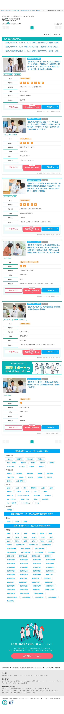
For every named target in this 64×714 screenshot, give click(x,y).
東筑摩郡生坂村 (36, 582)
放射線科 (9, 491)
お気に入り (14, 107)
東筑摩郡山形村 (49, 582)
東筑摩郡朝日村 (11, 586)
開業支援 (57, 667)
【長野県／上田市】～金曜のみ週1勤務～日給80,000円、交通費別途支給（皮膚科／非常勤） (43, 384)
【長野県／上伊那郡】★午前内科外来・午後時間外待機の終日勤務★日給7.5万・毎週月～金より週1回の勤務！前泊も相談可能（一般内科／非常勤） (44, 187)
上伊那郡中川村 (11, 563)
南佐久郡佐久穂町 (40, 548)
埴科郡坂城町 (36, 589)
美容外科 (49, 477)
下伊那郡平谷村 (37, 567)
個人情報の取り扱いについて (26, 667)
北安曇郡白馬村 (11, 589)
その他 (37, 503)
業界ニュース (17, 690)
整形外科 (40, 473)
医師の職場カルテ (7, 692)
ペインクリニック (25, 503)
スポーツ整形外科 (11, 503)
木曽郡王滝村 (35, 578)
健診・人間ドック (11, 499)
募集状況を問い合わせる (32, 168)
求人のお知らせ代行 (52, 690)
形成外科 (30, 477)
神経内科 (33, 462)
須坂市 (8, 537)
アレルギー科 (10, 466)
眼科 (25, 488)
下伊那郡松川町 (37, 563)
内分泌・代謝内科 (11, 462)
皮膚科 (43, 488)
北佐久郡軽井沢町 (11, 552)
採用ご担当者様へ (6, 667)
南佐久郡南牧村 (46, 544)
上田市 (25, 533)
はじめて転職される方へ (18, 681)
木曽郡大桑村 (47, 578)
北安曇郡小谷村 (24, 589)
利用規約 (15, 667)
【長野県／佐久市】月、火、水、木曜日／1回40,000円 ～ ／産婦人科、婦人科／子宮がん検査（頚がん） (33, 47)
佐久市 (33, 541)
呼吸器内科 (30, 459)
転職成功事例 (12, 683)
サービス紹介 (6, 681)
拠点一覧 (4, 683)
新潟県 (8, 521)
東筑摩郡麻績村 (23, 582)
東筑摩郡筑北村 (24, 586)
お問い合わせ (39, 667)
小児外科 (9, 481)
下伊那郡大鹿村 (37, 574)
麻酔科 (51, 488)
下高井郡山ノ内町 (24, 593)
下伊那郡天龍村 (37, 571)
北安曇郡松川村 (50, 586)
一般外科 (9, 473)
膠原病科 (41, 466)
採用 (42, 698)
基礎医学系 (45, 499)
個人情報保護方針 (56, 698)
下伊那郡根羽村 (50, 567)
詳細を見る (50, 107)
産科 (35, 491)
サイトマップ (49, 667)
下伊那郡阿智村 (24, 567)
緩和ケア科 (10, 495)
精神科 (8, 488)
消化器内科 (41, 459)
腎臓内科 (23, 462)
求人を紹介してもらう (32, 107)
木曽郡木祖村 (23, 578)
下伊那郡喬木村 (11, 574)
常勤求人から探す (7, 675)
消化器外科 (19, 473)
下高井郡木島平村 (38, 593)
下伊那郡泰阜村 (50, 571)
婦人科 (27, 491)
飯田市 (42, 533)
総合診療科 (37, 495)
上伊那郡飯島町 (37, 559)
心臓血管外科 (10, 477)
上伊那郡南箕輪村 (50, 559)
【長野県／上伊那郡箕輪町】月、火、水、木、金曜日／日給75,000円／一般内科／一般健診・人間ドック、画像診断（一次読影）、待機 (33, 51)
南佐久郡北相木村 (25, 548)
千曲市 (42, 541)
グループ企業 (48, 698)
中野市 (43, 537)
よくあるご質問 (22, 683)
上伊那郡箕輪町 (24, 559)
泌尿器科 (40, 477)
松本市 (17, 533)
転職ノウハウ (6, 688)
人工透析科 (44, 491)
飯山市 (8, 541)
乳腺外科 (21, 477)
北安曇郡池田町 (37, 586)
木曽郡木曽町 (10, 582)
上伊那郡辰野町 (11, 559)
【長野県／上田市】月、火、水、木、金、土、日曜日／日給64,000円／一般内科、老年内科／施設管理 (33, 43)
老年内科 (52, 462)
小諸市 (17, 537)
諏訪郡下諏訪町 (23, 556)
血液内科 (31, 466)
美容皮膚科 (48, 495)
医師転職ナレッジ (31, 688)
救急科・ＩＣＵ (25, 499)
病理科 (36, 499)
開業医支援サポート (28, 690)
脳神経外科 (30, 473)
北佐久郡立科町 (39, 552)
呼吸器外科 (50, 473)
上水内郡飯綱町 (52, 597)
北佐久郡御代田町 (25, 552)
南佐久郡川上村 (33, 544)
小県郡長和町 (10, 556)
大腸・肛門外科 (20, 481)
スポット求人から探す (42, 675)
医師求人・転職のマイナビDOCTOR (10, 10)
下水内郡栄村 (10, 601)
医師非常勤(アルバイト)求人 (28, 10)
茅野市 (17, 541)
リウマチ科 (22, 466)
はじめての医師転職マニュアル (35, 681)
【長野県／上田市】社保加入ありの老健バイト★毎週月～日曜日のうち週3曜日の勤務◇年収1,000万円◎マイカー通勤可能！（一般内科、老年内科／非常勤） (43, 65)
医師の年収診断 (40, 690)
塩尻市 (25, 541)
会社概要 (21, 698)
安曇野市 (9, 544)
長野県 (38, 10)
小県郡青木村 (51, 552)
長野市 (8, 533)
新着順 (56, 34)
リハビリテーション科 (23, 495)
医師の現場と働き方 (43, 688)
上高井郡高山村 (11, 593)
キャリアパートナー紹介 (53, 681)
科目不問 (9, 510)
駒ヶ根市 (34, 537)
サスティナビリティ (34, 698)
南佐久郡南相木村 (11, 548)
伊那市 (25, 537)
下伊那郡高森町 (50, 563)
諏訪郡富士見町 (36, 556)
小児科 (17, 488)
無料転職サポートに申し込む (32, 656)
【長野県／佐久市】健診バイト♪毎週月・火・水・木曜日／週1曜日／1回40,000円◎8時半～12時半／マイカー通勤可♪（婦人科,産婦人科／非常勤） (43, 125)
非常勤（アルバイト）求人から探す (24, 675)
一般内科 (9, 459)
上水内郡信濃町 (26, 597)
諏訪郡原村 (48, 556)
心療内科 (42, 462)
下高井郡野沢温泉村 (12, 597)
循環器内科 (19, 459)
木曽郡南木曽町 (11, 578)
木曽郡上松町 (49, 574)
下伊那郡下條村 (11, 571)
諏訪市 (50, 533)
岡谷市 (33, 533)
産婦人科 (18, 491)
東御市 (50, 541)
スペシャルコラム (7, 690)
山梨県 (17, 521)
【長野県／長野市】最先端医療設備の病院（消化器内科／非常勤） (43, 308)
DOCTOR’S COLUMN (17, 688)
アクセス (26, 698)
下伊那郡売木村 (24, 571)
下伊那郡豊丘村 (24, 574)
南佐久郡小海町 (20, 544)
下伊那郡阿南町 (11, 567)
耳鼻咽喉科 (34, 488)
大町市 (51, 537)
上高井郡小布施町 (49, 589)
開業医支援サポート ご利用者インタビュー (26, 692)
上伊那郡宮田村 (24, 563)
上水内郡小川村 (39, 597)
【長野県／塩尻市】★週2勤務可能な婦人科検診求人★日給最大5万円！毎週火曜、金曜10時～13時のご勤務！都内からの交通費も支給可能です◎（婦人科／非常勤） (43, 249)
